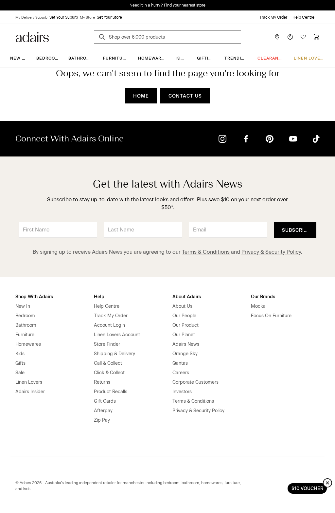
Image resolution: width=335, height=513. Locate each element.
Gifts (20, 363)
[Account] (290, 37)
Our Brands (263, 297)
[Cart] (316, 37)
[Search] (103, 37)
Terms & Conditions (206, 252)
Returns (102, 382)
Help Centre (303, 17)
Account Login (109, 325)
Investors (182, 391)
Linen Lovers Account (117, 335)
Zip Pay (102, 420)
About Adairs (186, 297)
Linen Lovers (310, 58)
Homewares (152, 58)
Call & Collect (108, 363)
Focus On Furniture (271, 316)
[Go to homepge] (32, 36)
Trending (236, 58)
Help (99, 297)
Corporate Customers (195, 382)
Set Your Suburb (63, 17)
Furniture (116, 58)
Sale (20, 373)
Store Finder (107, 344)
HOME (141, 96)
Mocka (258, 306)
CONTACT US (185, 96)
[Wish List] (303, 37)
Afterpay (103, 410)
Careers (180, 373)
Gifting (206, 58)
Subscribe (296, 230)
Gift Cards (105, 401)
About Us (182, 306)
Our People (184, 316)
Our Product (185, 325)
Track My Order (273, 17)
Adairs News (185, 344)
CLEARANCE (271, 58)
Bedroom (47, 58)
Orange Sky (185, 354)
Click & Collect (109, 373)
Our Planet (183, 335)
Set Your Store (109, 17)
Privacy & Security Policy (271, 252)
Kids (181, 58)
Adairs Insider (30, 391)
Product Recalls (110, 391)
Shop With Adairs (34, 297)
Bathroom (81, 58)
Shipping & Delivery (114, 354)
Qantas (180, 363)
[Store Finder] (277, 37)
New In (18, 58)
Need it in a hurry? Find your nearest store (167, 5)
